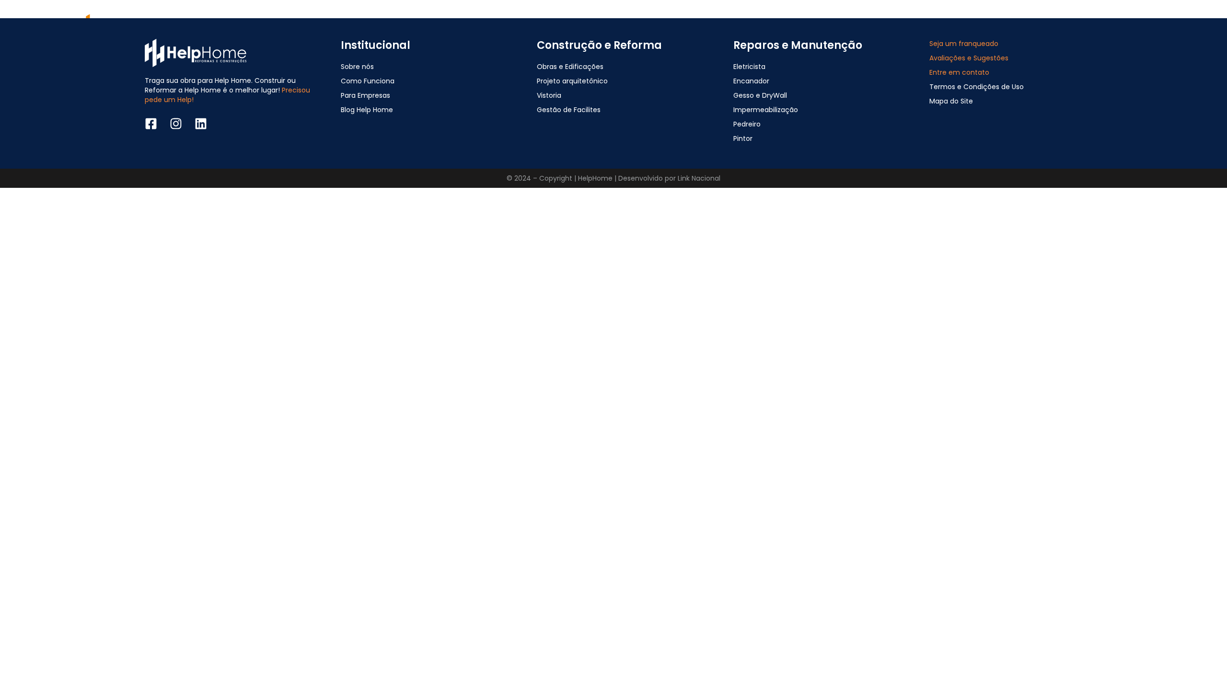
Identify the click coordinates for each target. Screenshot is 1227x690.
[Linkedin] (201, 123)
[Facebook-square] (151, 123)
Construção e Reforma (599, 45)
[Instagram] (176, 123)
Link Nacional (699, 178)
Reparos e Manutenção (797, 45)
